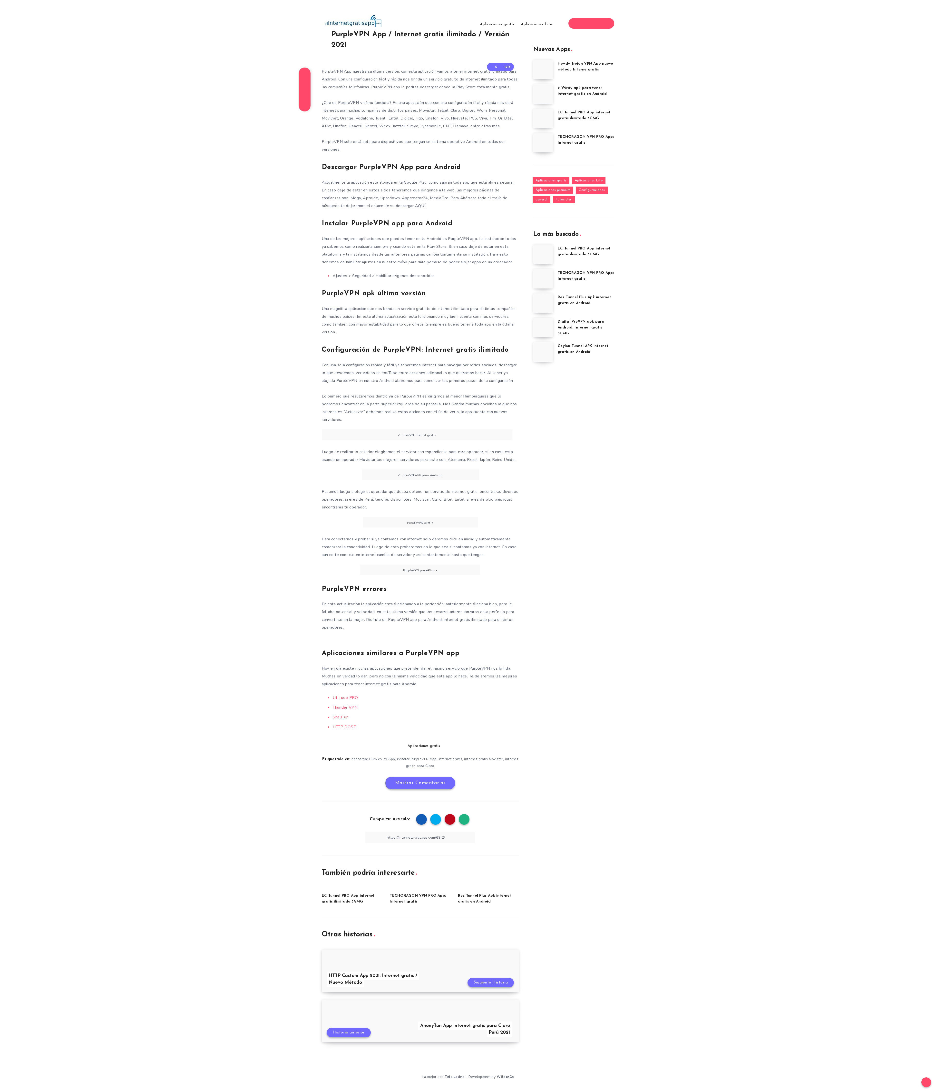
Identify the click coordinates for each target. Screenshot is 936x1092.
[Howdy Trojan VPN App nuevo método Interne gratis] (543, 69)
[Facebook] (578, 23)
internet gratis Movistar (483, 759)
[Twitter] (587, 23)
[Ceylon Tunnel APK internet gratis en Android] (543, 352)
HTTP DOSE (344, 727)
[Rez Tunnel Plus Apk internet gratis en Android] (543, 303)
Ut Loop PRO (345, 697)
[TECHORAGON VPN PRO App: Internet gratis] (543, 142)
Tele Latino (455, 1076)
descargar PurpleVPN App (373, 759)
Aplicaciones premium (553, 190)
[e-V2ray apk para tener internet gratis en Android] (543, 94)
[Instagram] (605, 23)
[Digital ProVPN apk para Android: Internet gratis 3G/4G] (543, 327)
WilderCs (505, 1076)
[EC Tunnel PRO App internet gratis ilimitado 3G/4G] (543, 118)
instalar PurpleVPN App (417, 759)
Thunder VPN (345, 707)
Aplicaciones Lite (536, 24)
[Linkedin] (596, 23)
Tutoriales (564, 199)
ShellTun (341, 717)
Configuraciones (592, 190)
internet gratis (450, 759)
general (541, 199)
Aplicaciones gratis (497, 24)
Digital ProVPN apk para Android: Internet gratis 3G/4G (581, 327)
